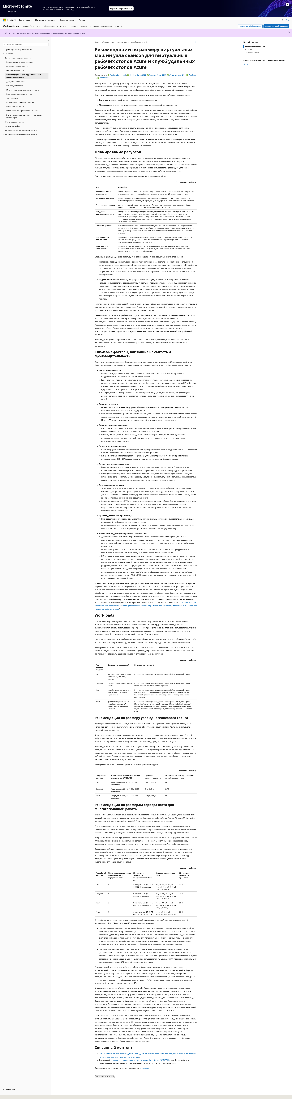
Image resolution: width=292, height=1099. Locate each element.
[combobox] (25, 44)
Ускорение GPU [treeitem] (12, 98)
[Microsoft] (4, 20)
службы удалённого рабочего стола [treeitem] (19, 49)
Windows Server (108, 42)
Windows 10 (104, 78)
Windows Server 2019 (157, 75)
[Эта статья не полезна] (247, 64)
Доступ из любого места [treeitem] (15, 81)
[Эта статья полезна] (244, 64)
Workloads (249, 49)
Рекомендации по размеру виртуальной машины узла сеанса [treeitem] (23, 76)
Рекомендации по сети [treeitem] (15, 70)
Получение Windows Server (250, 26)
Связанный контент (252, 52)
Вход (287, 20)
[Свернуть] (48, 40)
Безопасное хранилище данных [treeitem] (19, 94)
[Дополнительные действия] (195, 42)
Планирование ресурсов (255, 46)
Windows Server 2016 (177, 75)
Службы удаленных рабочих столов (131, 42)
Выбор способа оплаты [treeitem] (15, 106)
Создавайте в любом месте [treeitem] (17, 66)
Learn (97, 42)
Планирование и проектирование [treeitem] (19, 62)
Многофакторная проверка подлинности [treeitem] (22, 90)
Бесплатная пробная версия (276, 26)
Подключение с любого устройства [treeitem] (20, 102)
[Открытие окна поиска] (282, 20)
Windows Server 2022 (138, 75)
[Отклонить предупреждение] (287, 4)
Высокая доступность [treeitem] (14, 86)
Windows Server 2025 (118, 75)
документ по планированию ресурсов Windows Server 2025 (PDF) (140, 1060)
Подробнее (144, 1068)
